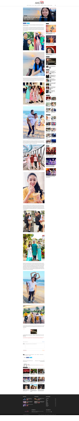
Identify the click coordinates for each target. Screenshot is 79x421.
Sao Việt (31, 373)
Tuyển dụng (46, 414)
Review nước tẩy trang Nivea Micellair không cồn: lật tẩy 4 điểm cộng (28, 361)
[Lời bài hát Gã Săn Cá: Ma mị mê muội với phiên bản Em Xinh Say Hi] (51, 172)
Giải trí (27, 5)
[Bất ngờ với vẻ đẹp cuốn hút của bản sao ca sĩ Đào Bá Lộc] (53, 129)
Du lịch (33, 5)
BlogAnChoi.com (33, 411)
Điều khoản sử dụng (42, 414)
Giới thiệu (39, 414)
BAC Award (53, 414)
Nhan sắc (24, 355)
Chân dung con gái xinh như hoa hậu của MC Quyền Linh (29, 354)
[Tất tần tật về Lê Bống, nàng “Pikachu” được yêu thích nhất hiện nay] (48, 135)
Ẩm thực (30, 5)
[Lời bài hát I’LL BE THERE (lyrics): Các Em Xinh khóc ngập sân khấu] (51, 161)
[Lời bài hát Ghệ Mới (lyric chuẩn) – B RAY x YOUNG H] (48, 98)
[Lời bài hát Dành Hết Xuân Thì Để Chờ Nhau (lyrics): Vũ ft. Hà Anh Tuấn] (48, 104)
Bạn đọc (51, 5)
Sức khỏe (48, 5)
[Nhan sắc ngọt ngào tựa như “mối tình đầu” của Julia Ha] (33, 371)
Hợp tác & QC (48, 414)
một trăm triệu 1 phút (41, 354)
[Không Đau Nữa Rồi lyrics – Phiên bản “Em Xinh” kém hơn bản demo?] (24, 399)
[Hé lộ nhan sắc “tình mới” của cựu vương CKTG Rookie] (26, 379)
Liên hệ (55, 414)
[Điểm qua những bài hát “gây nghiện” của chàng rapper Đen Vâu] (53, 117)
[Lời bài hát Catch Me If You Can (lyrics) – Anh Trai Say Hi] (53, 123)
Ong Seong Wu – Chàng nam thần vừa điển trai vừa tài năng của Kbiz (39, 361)
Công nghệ (38, 5)
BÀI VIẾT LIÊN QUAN (25, 367)
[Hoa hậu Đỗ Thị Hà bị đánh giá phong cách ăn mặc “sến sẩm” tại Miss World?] (53, 109)
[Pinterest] (48, 411)
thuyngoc (28, 364)
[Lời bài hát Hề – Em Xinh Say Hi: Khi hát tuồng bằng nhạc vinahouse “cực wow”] (24, 405)
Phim (23, 373)
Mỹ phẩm (47, 400)
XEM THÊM (29, 367)
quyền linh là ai (26, 355)
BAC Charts (51, 414)
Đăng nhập (43, 341)
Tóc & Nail (31, 381)
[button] (55, 5)
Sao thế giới (24, 381)
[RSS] (49, 411)
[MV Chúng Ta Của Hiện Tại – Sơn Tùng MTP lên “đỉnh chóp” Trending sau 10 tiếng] (48, 129)
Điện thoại (47, 403)
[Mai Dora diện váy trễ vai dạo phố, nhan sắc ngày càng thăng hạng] (41, 371)
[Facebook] (46, 411)
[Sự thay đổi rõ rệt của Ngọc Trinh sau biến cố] (48, 109)
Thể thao (42, 5)
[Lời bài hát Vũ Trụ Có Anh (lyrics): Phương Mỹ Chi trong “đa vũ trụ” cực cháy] (53, 104)
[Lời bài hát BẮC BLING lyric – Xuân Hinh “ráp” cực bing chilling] (53, 98)
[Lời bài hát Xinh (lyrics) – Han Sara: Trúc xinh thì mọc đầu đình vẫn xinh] (47, 88)
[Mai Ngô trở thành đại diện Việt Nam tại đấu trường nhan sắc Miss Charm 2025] (51, 49)
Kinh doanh (45, 5)
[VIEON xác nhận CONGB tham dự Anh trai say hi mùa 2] (47, 84)
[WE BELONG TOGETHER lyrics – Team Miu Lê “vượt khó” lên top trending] (24, 402)
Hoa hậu (35, 354)
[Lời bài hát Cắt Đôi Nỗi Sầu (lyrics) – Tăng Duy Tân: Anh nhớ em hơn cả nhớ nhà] (53, 141)
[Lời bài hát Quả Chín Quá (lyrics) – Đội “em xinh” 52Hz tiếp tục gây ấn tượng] (51, 151)
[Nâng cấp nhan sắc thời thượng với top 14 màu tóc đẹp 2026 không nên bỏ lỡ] (33, 379)
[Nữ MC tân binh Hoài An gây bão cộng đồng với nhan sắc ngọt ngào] (51, 28)
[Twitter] (51, 411)
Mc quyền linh (38, 354)
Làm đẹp (35, 5)
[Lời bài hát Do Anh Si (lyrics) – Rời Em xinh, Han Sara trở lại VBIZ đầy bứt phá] (47, 91)
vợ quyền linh (30, 355)
